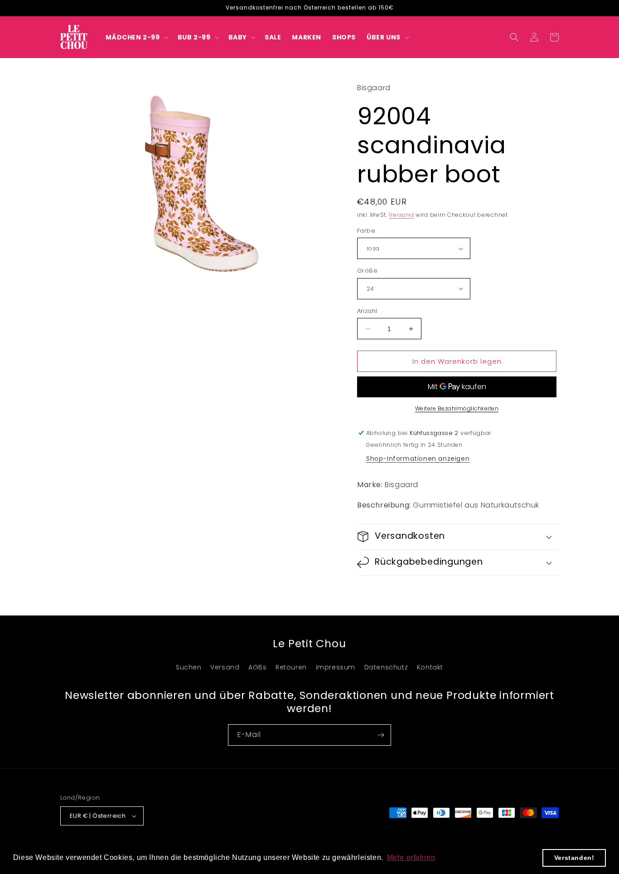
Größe (367, 270)
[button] (136, 37)
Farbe (366, 230)
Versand (401, 215)
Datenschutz (386, 667)
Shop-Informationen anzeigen (417, 458)
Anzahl (367, 311)
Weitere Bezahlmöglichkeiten (457, 408)
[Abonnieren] (381, 735)
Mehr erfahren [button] (411, 857)
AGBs (257, 667)
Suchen (189, 667)
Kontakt (430, 667)
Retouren (291, 667)
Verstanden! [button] (574, 857)
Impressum (335, 667)
